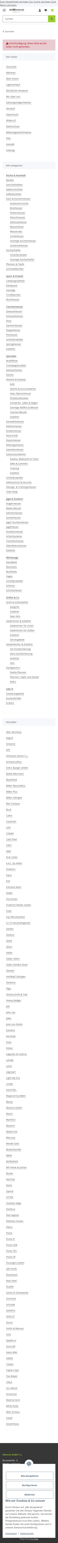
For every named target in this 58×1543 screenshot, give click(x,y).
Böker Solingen (14, 797)
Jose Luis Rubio (14, 1024)
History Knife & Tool (16, 994)
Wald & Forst (13, 1399)
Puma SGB (11, 1244)
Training (14, 468)
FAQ (8, 138)
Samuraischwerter (16, 454)
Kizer (9, 1042)
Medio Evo (11, 1131)
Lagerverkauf (13, 84)
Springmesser (13, 344)
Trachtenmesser (15, 540)
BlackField (11, 779)
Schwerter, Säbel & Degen (24, 402)
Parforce (10, 1209)
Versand (10, 108)
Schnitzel (11, 1298)
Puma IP (10, 1238)
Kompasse (11, 285)
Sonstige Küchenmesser (23, 240)
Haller (9, 952)
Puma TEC (11, 1250)
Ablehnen (29, 1494)
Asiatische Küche (19, 203)
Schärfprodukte (18, 254)
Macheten (11, 566)
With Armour (13, 1411)
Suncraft (10, 1346)
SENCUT (10, 1316)
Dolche (10, 374)
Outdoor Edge (13, 1203)
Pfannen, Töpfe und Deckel (24, 676)
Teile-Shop (12, 491)
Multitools (11, 571)
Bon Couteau (13, 803)
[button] (40, 10)
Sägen (9, 576)
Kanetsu (10, 1030)
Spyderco (11, 1340)
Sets (12, 662)
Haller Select (13, 958)
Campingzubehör (15, 280)
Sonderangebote (15, 693)
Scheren (10, 585)
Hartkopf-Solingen (16, 976)
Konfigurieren (29, 1485)
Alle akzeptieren (30, 1475)
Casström (11, 821)
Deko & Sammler (19, 463)
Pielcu (9, 1227)
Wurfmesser (12, 299)
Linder (9, 1083)
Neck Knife (12, 435)
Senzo (9, 1322)
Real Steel (11, 1280)
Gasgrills (14, 606)
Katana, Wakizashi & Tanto (24, 458)
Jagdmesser (12, 526)
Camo (9, 815)
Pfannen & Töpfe (15, 264)
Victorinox (11, 1394)
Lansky (9, 1059)
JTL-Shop (34, 1539)
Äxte (12, 384)
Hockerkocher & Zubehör (19, 644)
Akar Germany (13, 731)
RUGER (10, 1286)
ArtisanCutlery (14, 761)
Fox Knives (11, 898)
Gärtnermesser (14, 325)
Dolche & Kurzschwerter (23, 388)
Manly (9, 1101)
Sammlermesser (15, 449)
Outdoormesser (14, 531)
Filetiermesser (17, 212)
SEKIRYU (10, 1310)
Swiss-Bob (11, 1352)
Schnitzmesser (14, 590)
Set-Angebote (17, 639)
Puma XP (10, 1256)
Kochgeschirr (13, 667)
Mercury (10, 1137)
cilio (8, 827)
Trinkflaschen (13, 294)
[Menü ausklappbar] (4, 9)
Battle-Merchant (15, 773)
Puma (9, 1232)
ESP (8, 881)
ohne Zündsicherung (21, 653)
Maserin (10, 1125)
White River (12, 1405)
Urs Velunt (11, 1388)
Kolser (9, 1048)
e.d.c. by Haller (14, 863)
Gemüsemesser (18, 222)
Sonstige (10, 290)
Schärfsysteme (14, 536)
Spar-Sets (15, 616)
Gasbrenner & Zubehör (18, 620)
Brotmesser (16, 208)
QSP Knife (11, 1268)
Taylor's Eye (12, 1370)
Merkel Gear (12, 1143)
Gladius (10, 934)
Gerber (10, 928)
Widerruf (11, 120)
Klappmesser (13, 330)
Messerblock (17, 226)
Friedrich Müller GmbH (18, 904)
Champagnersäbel (16, 365)
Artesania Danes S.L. (17, 755)
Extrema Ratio (13, 887)
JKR (8, 1006)
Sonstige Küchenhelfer (22, 259)
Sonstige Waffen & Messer (24, 407)
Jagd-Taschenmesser (17, 522)
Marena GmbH (14, 1107)
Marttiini (10, 1119)
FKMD (9, 892)
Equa (9, 875)
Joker (8, 1018)
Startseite (11, 66)
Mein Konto (12, 78)
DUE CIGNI (11, 857)
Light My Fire (13, 1077)
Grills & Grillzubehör (17, 602)
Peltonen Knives (14, 1221)
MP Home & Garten (16, 1167)
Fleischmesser (17, 217)
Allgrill (9, 737)
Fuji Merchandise (15, 916)
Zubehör (10, 348)
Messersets (16, 231)
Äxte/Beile (11, 562)
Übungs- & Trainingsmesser (21, 486)
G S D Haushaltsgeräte (18, 922)
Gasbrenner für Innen (22, 625)
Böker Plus (11, 791)
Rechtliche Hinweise (17, 90)
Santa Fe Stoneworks (17, 1292)
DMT (8, 851)
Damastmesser (14, 311)
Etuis (8, 320)
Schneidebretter (15, 268)
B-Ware (10, 702)
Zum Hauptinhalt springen (14, 1)
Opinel (9, 1191)
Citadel (10, 833)
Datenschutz (27, 1533)
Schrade (10, 1304)
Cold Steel (11, 839)
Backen (10, 180)
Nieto (9, 1185)
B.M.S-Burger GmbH (17, 767)
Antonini (10, 743)
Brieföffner (12, 360)
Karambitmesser (15, 421)
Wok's (13, 681)
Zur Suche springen (40, 1)
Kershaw (10, 1036)
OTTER (9, 1197)
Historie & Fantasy (16, 379)
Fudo (8, 910)
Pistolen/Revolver (19, 398)
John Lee (10, 1012)
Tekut (9, 1382)
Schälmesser (17, 236)
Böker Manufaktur (16, 785)
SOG (8, 1334)
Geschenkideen (14, 184)
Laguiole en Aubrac (16, 1054)
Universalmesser (19, 245)
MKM (9, 1155)
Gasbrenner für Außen (22, 630)
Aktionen (11, 72)
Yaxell (9, 1417)
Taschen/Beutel (18, 412)
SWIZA (9, 1358)
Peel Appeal (12, 1215)
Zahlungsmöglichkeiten (18, 102)
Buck (8, 809)
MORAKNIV (12, 1161)
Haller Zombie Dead (17, 964)
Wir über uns (13, 96)
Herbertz (11, 982)
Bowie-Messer (13, 508)
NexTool (10, 1179)
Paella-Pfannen (18, 672)
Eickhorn (10, 869)
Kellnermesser (14, 426)
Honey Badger (13, 1000)
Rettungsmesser (15, 444)
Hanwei (10, 970)
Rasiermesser (13, 440)
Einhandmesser (14, 316)
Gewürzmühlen (14, 189)
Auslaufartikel (13, 698)
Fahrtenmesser (14, 512)
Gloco (9, 946)
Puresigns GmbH (15, 1262)
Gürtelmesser (13, 517)
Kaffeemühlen (13, 194)
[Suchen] (51, 18)
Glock (9, 940)
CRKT (9, 845)
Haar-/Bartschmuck (20, 393)
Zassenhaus (12, 1423)
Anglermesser (13, 503)
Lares (9, 1065)
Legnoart (11, 1071)
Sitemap (10, 150)
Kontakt (10, 144)
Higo (8, 988)
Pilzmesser (12, 334)
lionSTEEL (11, 1089)
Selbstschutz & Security (18, 482)
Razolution (12, 1274)
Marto (9, 1113)
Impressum (11, 1533)
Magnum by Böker (16, 1095)
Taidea (9, 1364)
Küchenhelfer (13, 250)
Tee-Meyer (12, 1376)
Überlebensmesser (16, 545)
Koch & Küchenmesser (18, 198)
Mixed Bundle (13, 1149)
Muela (9, 1173)
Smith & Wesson (15, 1328)
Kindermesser (13, 430)
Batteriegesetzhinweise (18, 132)
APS (8, 749)
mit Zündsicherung (20, 648)
